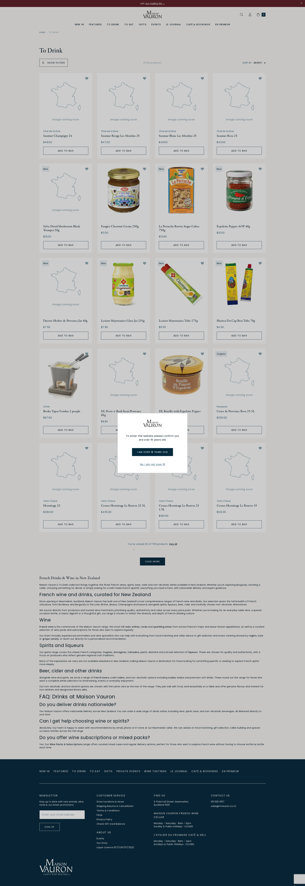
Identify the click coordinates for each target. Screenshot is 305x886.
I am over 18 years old (152, 452)
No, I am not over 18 (152, 464)
